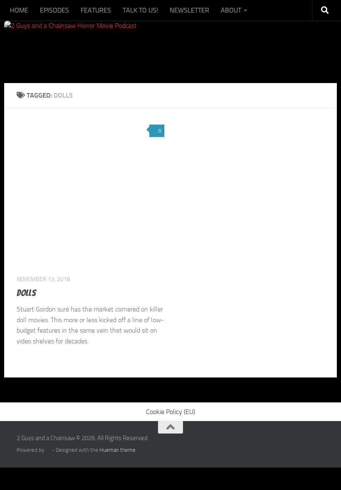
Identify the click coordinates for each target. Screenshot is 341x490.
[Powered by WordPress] (48, 450)
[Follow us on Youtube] (318, 443)
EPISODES (54, 10)
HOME (19, 10)
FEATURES (96, 10)
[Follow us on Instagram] (303, 443)
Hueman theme (117, 450)
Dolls (26, 293)
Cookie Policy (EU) (170, 412)
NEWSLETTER (189, 10)
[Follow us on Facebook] (288, 443)
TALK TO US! (140, 10)
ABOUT (231, 10)
